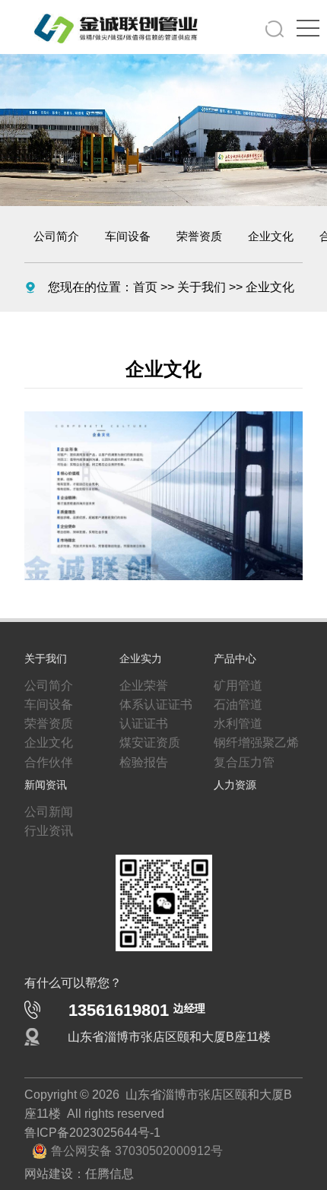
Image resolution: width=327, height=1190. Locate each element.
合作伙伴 (45, 770)
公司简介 (56, 236)
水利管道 (235, 728)
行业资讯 (45, 845)
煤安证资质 (146, 749)
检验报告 (140, 770)
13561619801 (136, 1029)
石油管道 (235, 706)
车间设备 (128, 236)
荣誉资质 (199, 236)
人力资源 (235, 795)
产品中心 (235, 656)
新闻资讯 (45, 795)
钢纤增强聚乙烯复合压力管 (256, 759)
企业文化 (271, 236)
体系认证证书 (151, 706)
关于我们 (183, 287)
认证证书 (140, 728)
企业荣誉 (140, 685)
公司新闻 (45, 824)
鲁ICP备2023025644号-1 (84, 1157)
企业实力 (140, 656)
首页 (133, 287)
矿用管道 (235, 685)
